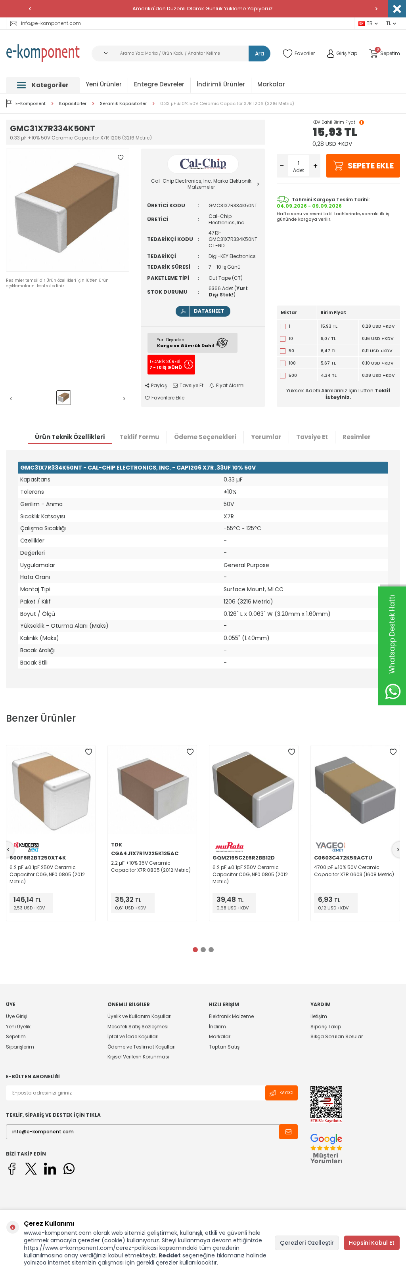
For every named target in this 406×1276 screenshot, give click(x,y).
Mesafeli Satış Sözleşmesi (138, 1026)
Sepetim (16, 1036)
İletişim (318, 1016)
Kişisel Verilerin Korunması (138, 1056)
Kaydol (287, 1093)
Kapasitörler (72, 104)
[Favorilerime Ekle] (88, 752)
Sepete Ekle (371, 165)
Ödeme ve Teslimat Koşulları (141, 1046)
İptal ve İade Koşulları (133, 1036)
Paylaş (159, 385)
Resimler (357, 437)
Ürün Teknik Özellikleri (70, 437)
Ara (259, 53)
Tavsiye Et (191, 385)
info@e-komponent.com (51, 23)
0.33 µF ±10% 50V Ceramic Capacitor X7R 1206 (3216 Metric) (227, 104)
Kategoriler (50, 85)
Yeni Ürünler (104, 84)
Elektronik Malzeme (231, 1016)
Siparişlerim (20, 1046)
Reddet (170, 1255)
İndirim (217, 1026)
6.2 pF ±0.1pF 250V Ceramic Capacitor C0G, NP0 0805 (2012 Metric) (47, 874)
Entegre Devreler (159, 84)
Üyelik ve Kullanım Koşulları (139, 1016)
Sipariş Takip (325, 1026)
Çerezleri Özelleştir (307, 1243)
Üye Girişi (16, 1016)
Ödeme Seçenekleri (205, 437)
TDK (116, 845)
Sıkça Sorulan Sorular (336, 1036)
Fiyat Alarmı (230, 385)
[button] (30, 9)
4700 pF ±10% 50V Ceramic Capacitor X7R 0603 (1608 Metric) (354, 871)
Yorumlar (266, 437)
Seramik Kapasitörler (123, 104)
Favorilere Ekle (167, 398)
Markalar (271, 84)
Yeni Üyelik (18, 1026)
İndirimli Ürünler (221, 84)
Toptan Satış (224, 1046)
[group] (67, 210)
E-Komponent (30, 103)
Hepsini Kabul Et (372, 1243)
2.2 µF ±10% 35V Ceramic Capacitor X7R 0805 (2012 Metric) (151, 866)
